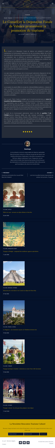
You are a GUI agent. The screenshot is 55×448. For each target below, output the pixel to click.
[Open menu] (3, 4)
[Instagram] (24, 442)
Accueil (5, 17)
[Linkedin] (28, 442)
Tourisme (27, 14)
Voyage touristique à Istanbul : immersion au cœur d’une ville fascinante (22, 368)
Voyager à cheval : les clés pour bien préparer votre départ (18, 408)
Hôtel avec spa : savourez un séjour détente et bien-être (17, 212)
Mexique (10, 287)
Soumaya (22, 34)
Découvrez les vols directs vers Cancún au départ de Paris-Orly (19, 290)
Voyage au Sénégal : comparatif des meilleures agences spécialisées (20, 251)
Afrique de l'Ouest (12, 248)
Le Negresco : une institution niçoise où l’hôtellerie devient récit (20, 329)
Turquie (10, 366)
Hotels (9, 209)
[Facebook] (20, 442)
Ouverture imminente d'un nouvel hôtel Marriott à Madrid (12, 175)
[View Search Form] (52, 3)
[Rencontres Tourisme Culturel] (27, 3)
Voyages (15, 287)
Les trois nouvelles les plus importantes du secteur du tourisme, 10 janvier (41, 175)
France (9, 327)
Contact (4, 444)
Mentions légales (11, 441)
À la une (5, 209)
